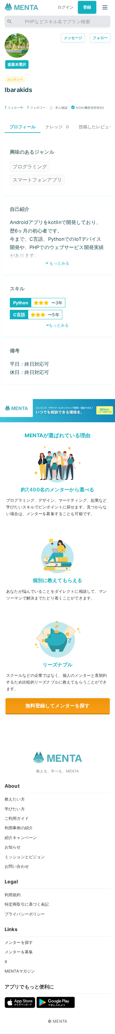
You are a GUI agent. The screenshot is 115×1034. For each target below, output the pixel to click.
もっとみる (59, 263)
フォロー (100, 37)
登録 (87, 7)
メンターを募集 (19, 951)
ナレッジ (57, 126)
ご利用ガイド (17, 818)
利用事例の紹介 (19, 827)
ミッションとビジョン (25, 856)
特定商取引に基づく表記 (27, 904)
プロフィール (23, 126)
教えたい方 (15, 799)
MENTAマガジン (20, 971)
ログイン (66, 7)
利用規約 (13, 894)
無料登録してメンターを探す (57, 705)
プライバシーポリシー (25, 913)
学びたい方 (15, 808)
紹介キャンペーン (21, 837)
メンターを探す (19, 942)
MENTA (60, 1021)
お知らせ (13, 847)
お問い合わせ (17, 866)
